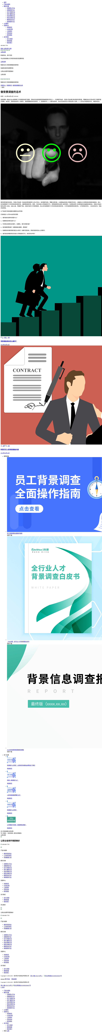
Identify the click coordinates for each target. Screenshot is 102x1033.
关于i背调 (9, 39)
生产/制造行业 (11, 12)
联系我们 (9, 42)
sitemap (2, 979)
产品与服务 (7, 4)
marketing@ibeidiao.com (8, 847)
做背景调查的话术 (18, 85)
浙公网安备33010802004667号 (53, 976)
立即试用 (6, 48)
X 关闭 (2, 987)
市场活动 (9, 33)
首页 (5, 2)
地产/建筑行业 (11, 14)
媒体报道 (9, 40)
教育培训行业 (11, 19)
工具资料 (9, 31)
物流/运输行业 (11, 17)
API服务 (6, 23)
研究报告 (9, 35)
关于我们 (6, 37)
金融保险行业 (11, 10)
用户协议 (7, 979)
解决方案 (6, 6)
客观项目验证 (7, 853)
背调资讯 (9, 27)
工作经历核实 (7, 855)
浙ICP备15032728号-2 (36, 976)
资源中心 (6, 25)
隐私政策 (14, 979)
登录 (2, 48)
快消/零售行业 (11, 15)
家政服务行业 (11, 21)
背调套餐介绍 (7, 857)
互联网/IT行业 (11, 8)
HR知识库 (10, 29)
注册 (10, 48)
